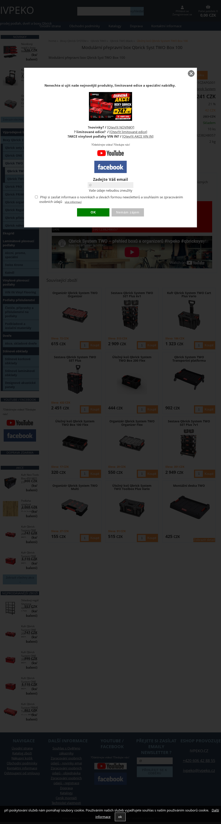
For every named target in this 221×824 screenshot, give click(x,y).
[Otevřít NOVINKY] (120, 127)
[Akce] (110, 119)
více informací (73, 202)
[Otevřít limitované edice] (128, 132)
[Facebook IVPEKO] (110, 167)
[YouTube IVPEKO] (110, 155)
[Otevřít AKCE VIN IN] (137, 136)
